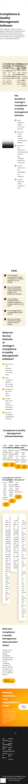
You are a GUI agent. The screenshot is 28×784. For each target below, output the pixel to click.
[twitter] (8, 765)
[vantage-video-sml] (5, 3)
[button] (14, 278)
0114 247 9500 (10, 755)
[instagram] (11, 765)
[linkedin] (8, 762)
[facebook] (11, 762)
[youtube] (8, 768)
